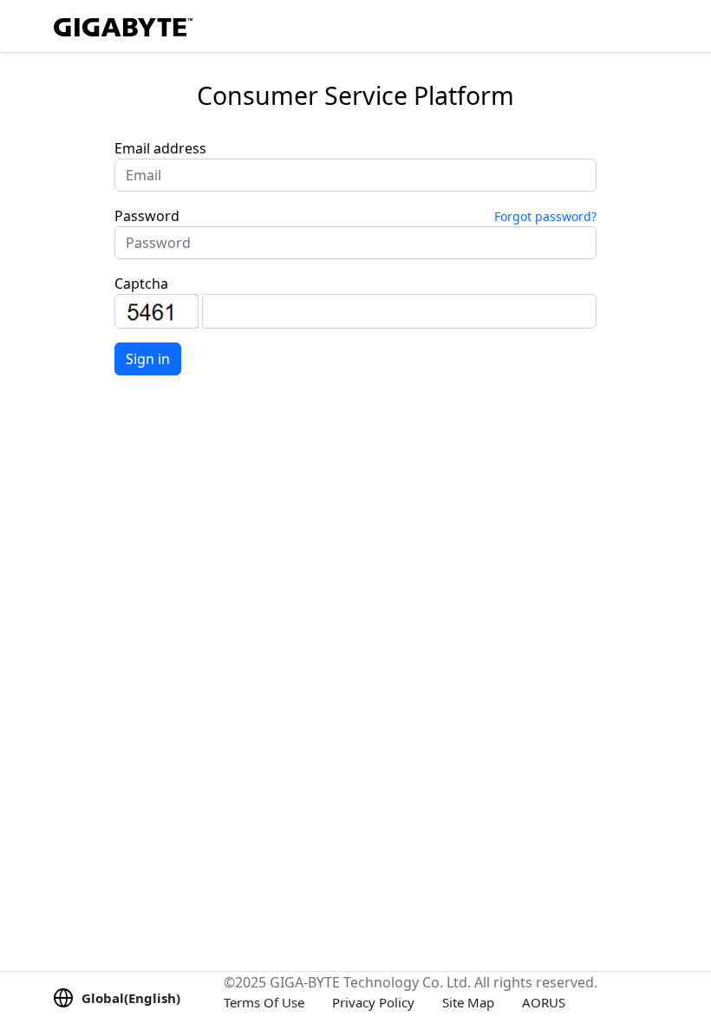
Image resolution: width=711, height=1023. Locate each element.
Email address (160, 148)
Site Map (468, 1002)
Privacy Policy (373, 1002)
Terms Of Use (264, 1002)
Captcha (141, 283)
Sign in (148, 358)
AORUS (543, 1002)
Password (146, 215)
